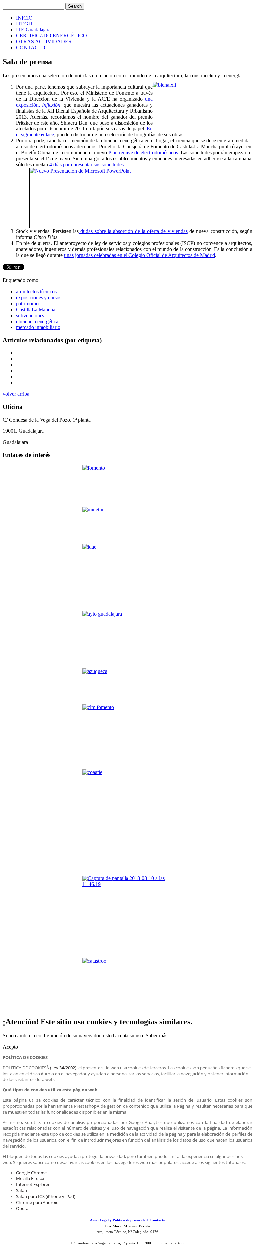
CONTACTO (30, 47)
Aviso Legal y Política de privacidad (119, 1220)
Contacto (157, 1220)
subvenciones (30, 315)
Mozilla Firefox (30, 1178)
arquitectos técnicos (36, 291)
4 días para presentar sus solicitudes (86, 164)
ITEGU (24, 23)
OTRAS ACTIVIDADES (43, 41)
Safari (21, 1190)
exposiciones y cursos (38, 297)
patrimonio (27, 303)
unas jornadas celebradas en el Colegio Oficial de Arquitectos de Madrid (139, 255)
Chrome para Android (37, 1202)
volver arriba (16, 394)
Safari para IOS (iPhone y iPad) (45, 1196)
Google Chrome (31, 1173)
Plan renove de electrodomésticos (143, 152)
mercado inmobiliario (38, 327)
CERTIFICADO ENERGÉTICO (51, 35)
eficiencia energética (37, 321)
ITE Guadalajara (33, 29)
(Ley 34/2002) (63, 1068)
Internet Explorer (33, 1184)
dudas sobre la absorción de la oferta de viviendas (133, 231)
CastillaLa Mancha (35, 309)
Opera (22, 1208)
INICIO (24, 18)
